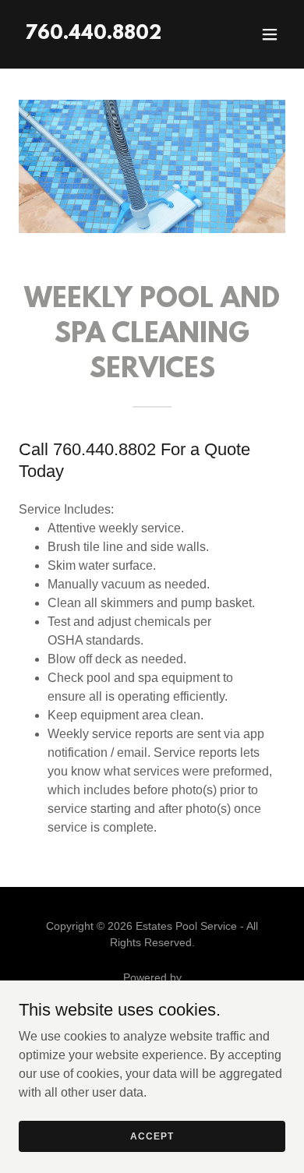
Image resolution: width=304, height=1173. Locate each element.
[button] (269, 34)
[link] (93, 34)
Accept (151, 1135)
